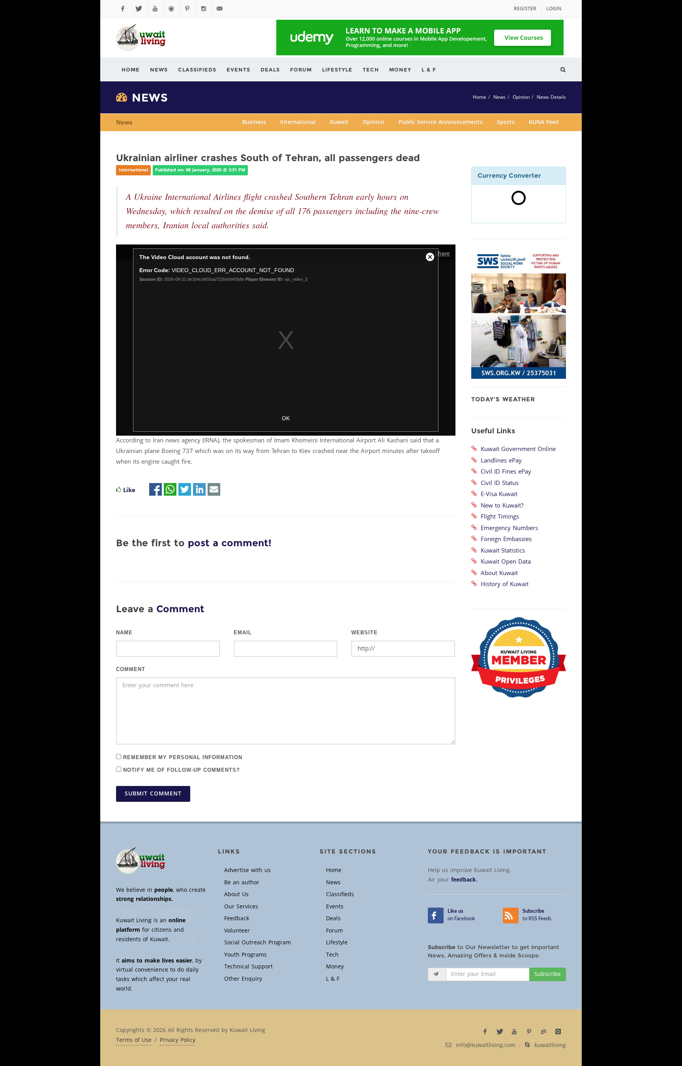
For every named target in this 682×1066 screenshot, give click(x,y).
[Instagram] (205, 8)
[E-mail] (214, 490)
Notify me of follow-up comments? (180, 769)
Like (129, 490)
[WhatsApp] (170, 490)
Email (243, 633)
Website (364, 633)
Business (254, 122)
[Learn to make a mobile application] (420, 37)
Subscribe (547, 974)
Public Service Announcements (441, 122)
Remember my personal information (181, 756)
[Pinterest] (189, 8)
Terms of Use (134, 1040)
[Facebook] (124, 8)
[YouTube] (156, 8)
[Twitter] (140, 8)
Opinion (521, 97)
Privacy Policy (177, 1040)
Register (525, 8)
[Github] (172, 8)
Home (479, 97)
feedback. (464, 879)
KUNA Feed (544, 122)
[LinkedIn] (199, 490)
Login (553, 8)
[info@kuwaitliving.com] (221, 8)
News (499, 97)
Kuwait (339, 122)
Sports (506, 122)
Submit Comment (153, 793)
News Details (551, 97)
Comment (130, 669)
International (298, 122)
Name (124, 633)
